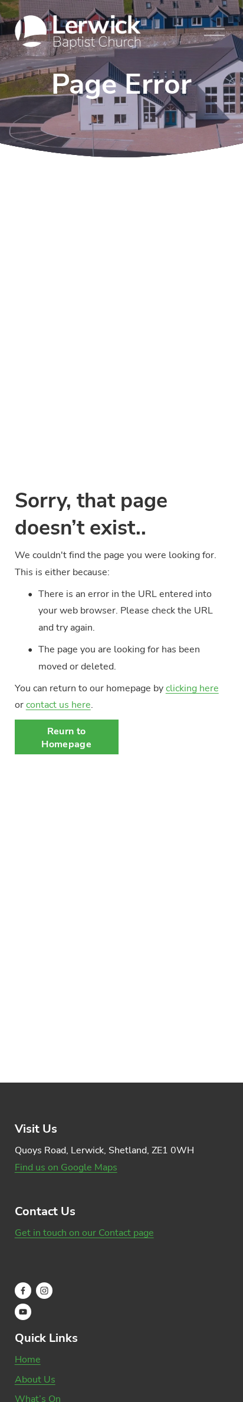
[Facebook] (23, 1290)
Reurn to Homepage (66, 737)
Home (28, 1358)
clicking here (192, 687)
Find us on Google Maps (66, 1166)
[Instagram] (44, 1290)
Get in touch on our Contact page (84, 1232)
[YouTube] (23, 1312)
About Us (35, 1379)
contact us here (58, 704)
